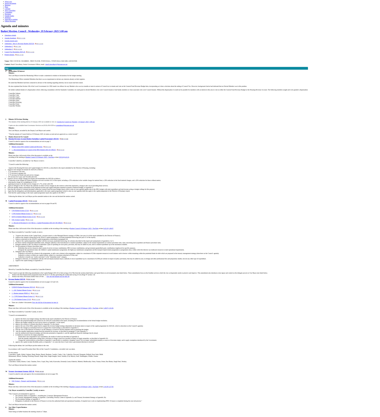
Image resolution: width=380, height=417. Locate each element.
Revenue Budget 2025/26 (22, 279)
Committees (8, 12)
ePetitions (8, 17)
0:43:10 (66, 157)
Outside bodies (9, 16)
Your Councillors (10, 10)
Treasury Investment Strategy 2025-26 (26, 371)
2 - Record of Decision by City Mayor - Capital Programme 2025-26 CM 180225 (41, 223)
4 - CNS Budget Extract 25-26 (26, 299)
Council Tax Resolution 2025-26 (19, 52)
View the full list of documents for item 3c (45, 302)
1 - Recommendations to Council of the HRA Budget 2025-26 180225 (38, 150)
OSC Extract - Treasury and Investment (28, 381)
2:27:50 (111, 387)
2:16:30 (111, 308)
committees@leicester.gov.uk (65, 125)
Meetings (7, 5)
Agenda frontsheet (15, 38)
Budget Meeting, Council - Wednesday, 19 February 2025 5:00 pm (34, 31)
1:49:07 (111, 228)
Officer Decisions (10, 21)
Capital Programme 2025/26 (23, 201)
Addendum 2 (13, 46)
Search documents (10, 3)
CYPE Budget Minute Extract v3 (26, 213)
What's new (8, 1)
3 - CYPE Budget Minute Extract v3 (27, 296)
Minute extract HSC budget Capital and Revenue (31, 147)
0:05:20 (61, 157)
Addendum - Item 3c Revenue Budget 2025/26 (24, 43)
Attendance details (10, 35)
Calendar (7, 9)
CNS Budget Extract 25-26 (25, 210)
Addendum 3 (13, 49)
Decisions (8, 14)
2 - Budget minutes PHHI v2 (25, 293)
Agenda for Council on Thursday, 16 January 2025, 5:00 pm (76, 122)
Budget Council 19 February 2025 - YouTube (40, 157)
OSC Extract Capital (22, 220)
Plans (6, 7)
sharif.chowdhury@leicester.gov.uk (56, 64)
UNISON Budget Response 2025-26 (28, 287)
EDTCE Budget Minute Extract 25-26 (28, 217)
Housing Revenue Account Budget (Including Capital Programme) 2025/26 (38, 139)
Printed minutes (14, 55)
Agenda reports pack (11, 41)
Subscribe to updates (11, 19)
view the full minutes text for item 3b (57, 276)
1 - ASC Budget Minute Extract (26, 290)
